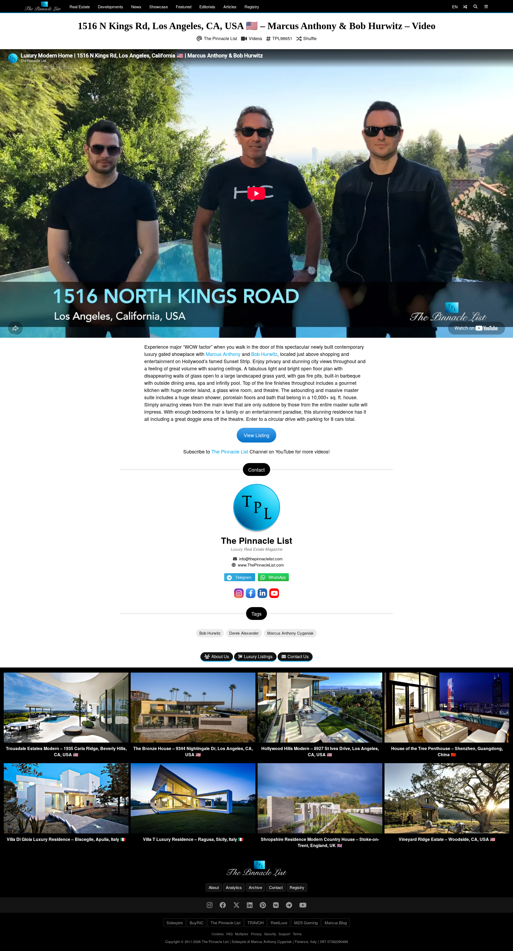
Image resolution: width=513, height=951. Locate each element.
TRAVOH (255, 922)
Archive (255, 887)
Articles (229, 6)
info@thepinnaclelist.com (261, 558)
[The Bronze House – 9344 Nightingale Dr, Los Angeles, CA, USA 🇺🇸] (193, 741)
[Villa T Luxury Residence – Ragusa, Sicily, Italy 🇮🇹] (193, 831)
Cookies (218, 933)
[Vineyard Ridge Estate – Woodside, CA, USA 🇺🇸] (446, 831)
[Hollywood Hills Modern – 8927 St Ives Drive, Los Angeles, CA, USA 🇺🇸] (320, 741)
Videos (255, 38)
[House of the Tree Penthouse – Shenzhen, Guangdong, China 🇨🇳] (446, 741)
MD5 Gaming (306, 922)
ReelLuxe (279, 922)
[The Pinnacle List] (256, 868)
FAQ (229, 933)
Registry (251, 6)
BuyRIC (197, 922)
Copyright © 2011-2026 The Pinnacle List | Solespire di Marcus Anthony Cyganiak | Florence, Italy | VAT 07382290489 (256, 941)
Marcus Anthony (223, 353)
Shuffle (310, 38)
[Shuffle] (465, 6)
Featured (183, 6)
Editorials (207, 6)
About (214, 887)
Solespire (174, 922)
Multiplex (241, 933)
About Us (220, 656)
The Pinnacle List (220, 38)
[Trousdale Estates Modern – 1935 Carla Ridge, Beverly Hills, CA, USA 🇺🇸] (66, 741)
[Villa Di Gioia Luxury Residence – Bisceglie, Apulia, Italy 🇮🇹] (66, 831)
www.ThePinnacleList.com (261, 565)
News (136, 6)
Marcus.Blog (336, 922)
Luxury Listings (258, 656)
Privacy (256, 933)
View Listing (256, 435)
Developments (110, 6)
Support (284, 933)
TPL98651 (282, 38)
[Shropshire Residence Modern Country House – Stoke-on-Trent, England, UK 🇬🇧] (320, 831)
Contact (276, 887)
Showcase (158, 6)
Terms (297, 933)
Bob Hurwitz (264, 353)
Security (270, 933)
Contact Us (298, 656)
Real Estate (79, 6)
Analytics (234, 887)
